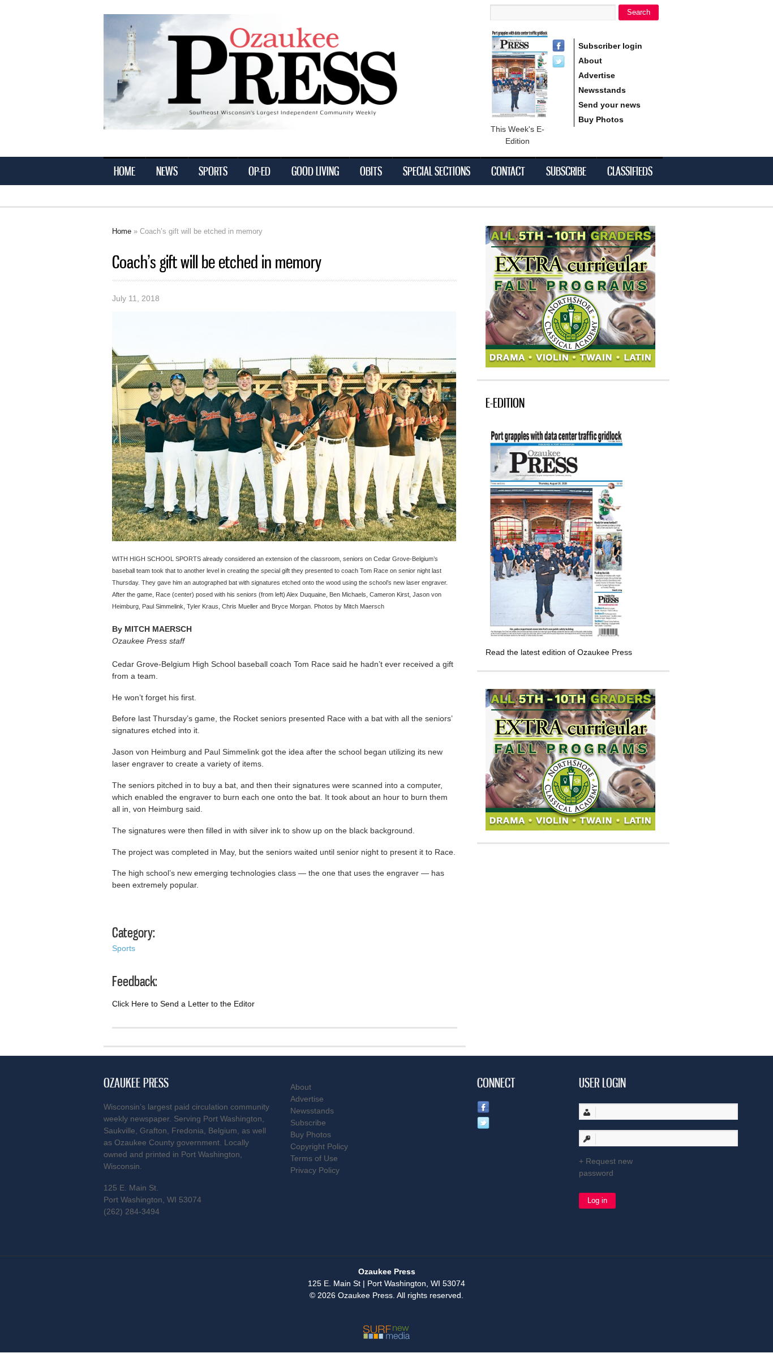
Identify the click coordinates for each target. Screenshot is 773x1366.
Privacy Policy (315, 1170)
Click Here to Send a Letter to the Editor (183, 1003)
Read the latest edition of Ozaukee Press (559, 652)
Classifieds (629, 171)
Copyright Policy (319, 1146)
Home (124, 171)
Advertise (596, 75)
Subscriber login (610, 46)
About (590, 61)
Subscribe (566, 171)
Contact (508, 171)
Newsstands (602, 90)
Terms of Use (314, 1158)
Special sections (436, 171)
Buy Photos (601, 119)
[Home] (273, 123)
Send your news (609, 105)
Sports (213, 171)
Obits (371, 171)
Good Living (315, 171)
